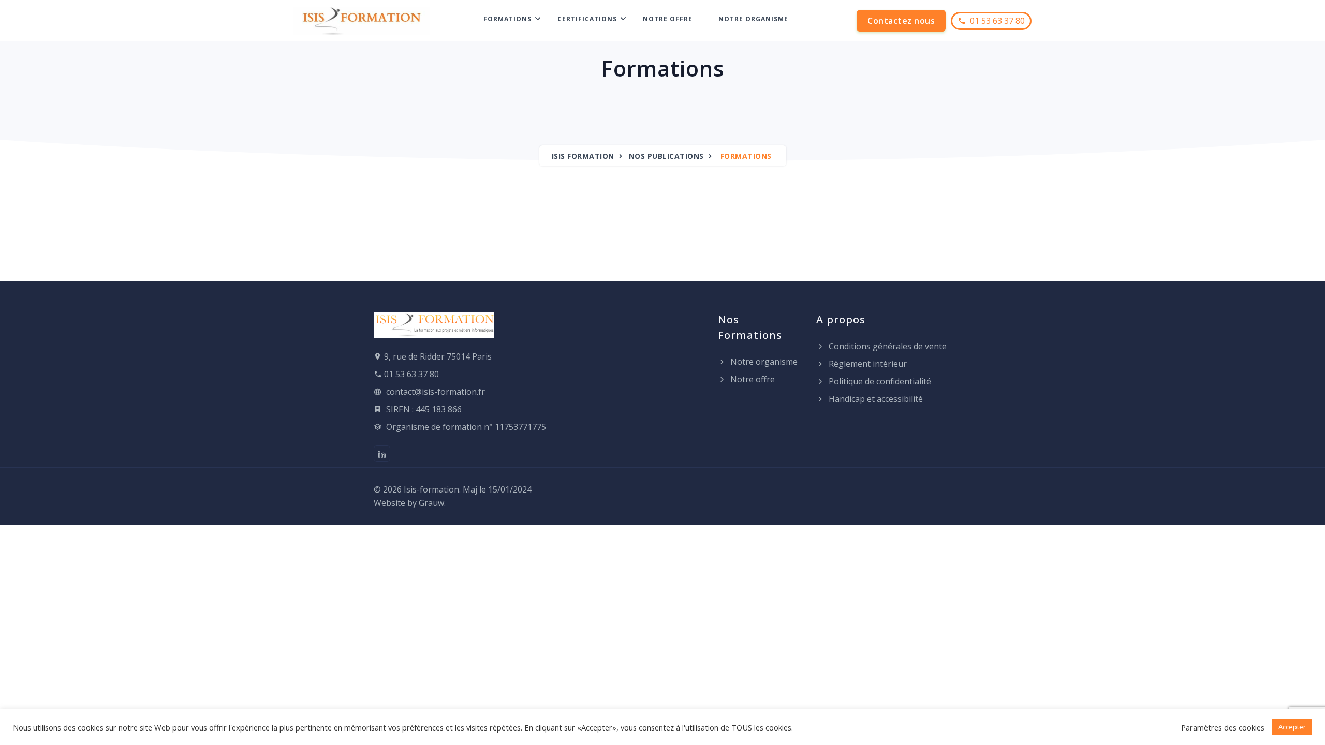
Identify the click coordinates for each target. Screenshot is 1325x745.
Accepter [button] (1292, 727)
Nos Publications (666, 156)
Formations (507, 18)
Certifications (587, 18)
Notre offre (668, 18)
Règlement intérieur (867, 363)
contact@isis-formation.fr (435, 391)
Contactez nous (901, 20)
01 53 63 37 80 (995, 20)
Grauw (431, 503)
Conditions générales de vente (887, 346)
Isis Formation (583, 156)
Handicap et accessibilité (875, 399)
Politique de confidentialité (879, 381)
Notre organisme (753, 18)
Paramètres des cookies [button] (1222, 727)
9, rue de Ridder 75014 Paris (438, 356)
